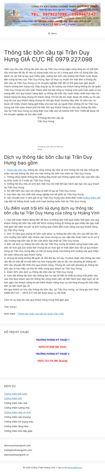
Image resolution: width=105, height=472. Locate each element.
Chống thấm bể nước (15, 393)
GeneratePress (74, 467)
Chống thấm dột (13, 398)
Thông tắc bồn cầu (16, 170)
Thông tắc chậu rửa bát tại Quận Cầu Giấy (40, 313)
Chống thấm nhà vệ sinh (17, 412)
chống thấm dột (91, 197)
